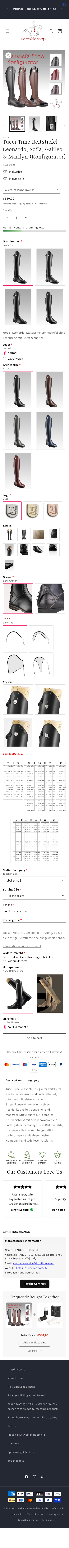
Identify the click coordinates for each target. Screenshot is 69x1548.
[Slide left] (4, 124)
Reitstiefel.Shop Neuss (21, 1386)
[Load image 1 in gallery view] (17, 123)
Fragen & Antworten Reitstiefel (27, 1434)
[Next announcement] (62, 9)
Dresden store (16, 1369)
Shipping (21, 203)
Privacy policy (17, 1514)
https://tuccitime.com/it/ (31, 1268)
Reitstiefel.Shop (20, 1508)
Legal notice (48, 1520)
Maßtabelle (16, 178)
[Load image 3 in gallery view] (51, 123)
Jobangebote (16, 1460)
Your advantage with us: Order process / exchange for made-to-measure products (33, 1406)
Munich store (16, 1378)
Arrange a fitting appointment (26, 1395)
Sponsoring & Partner (21, 1452)
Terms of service (35, 1514)
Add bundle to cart (34, 1342)
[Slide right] (65, 124)
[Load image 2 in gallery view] (34, 123)
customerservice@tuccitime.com (33, 1263)
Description (14, 1080)
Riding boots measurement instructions (32, 1417)
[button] (7, 31)
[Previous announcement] (7, 9)
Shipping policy (55, 1514)
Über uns (13, 1443)
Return (12, 1426)
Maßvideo (15, 171)
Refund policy (58, 1508)
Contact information (28, 1520)
